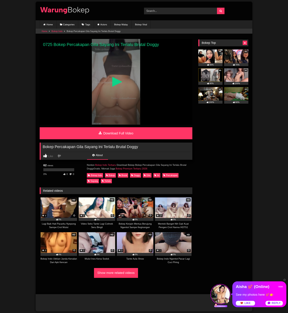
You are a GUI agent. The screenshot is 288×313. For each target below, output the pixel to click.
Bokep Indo (57, 31)
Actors (103, 24)
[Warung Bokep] (65, 11)
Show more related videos (116, 273)
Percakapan (172, 175)
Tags (87, 24)
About (99, 155)
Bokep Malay (121, 24)
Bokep (112, 175)
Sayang (94, 181)
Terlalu (107, 181)
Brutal (124, 175)
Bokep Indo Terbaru (105, 165)
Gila (148, 175)
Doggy (137, 175)
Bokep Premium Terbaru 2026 (131, 168)
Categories (68, 24)
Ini (158, 175)
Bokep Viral (141, 24)
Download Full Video (117, 133)
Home (49, 24)
